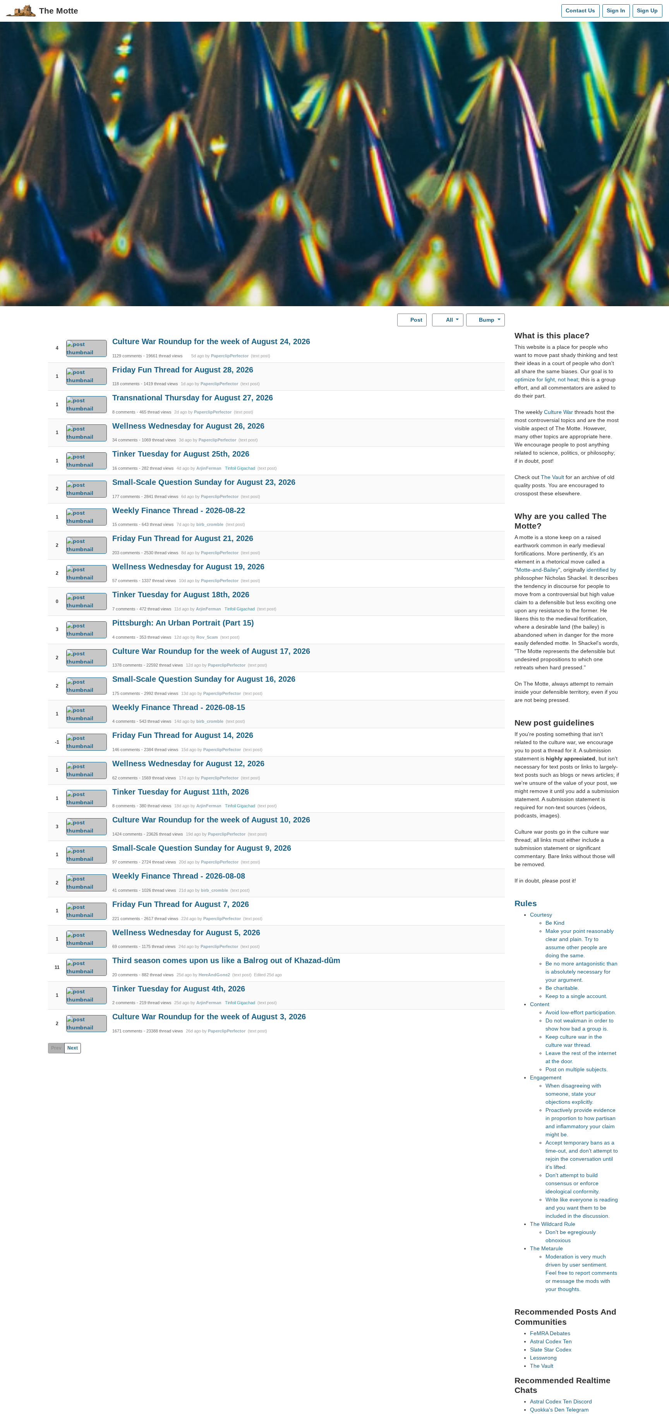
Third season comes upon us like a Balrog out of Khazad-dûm (226, 960)
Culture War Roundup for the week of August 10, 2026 (211, 819)
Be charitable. (562, 988)
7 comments (124, 609)
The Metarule (546, 1248)
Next (72, 1048)
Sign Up (647, 10)
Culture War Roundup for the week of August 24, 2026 (211, 341)
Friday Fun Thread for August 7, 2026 (180, 904)
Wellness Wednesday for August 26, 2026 (188, 426)
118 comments (126, 383)
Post (415, 320)
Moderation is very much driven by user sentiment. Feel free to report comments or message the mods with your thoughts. (581, 1272)
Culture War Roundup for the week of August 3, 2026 (209, 1016)
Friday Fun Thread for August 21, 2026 (182, 538)
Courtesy (541, 915)
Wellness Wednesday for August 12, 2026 (188, 763)
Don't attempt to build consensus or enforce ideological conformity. (572, 1183)
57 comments (125, 580)
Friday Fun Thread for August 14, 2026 (182, 735)
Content (539, 1004)
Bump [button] (486, 320)
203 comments (126, 552)
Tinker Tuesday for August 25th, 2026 (180, 454)
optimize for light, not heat (546, 379)
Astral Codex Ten (551, 1341)
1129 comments (127, 355)
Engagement (545, 1077)
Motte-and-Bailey (537, 570)
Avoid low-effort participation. (580, 1012)
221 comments (126, 918)
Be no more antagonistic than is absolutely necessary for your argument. (581, 971)
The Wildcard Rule (552, 1224)
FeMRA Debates (550, 1333)
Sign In (616, 10)
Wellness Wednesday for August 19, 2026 (188, 566)
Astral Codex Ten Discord (561, 1401)
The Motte (58, 10)
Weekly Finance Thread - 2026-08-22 (178, 510)
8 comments (124, 412)
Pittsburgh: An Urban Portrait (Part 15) (183, 623)
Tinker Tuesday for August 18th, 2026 (180, 594)
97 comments (125, 862)
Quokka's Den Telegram (559, 1409)
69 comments (125, 946)
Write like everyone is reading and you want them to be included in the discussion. (581, 1207)
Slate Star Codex (550, 1349)
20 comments (125, 974)
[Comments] (554, 10)
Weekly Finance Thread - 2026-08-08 (178, 876)
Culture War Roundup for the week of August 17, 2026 (211, 651)
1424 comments (127, 834)
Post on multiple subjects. (576, 1069)
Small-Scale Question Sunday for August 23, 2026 (203, 482)
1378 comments (127, 665)
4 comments (124, 637)
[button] (57, 341)
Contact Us (580, 10)
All (450, 320)
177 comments (126, 496)
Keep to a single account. (576, 996)
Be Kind (554, 923)
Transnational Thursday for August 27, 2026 (192, 397)
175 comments (126, 693)
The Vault (552, 477)
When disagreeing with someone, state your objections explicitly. (573, 1093)
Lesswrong (543, 1358)
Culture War (558, 412)
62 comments (125, 778)
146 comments (126, 749)
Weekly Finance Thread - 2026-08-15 (178, 707)
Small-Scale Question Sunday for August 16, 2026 (203, 679)
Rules (526, 903)
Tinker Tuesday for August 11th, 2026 (180, 792)
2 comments (124, 1002)
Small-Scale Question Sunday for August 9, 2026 (201, 848)
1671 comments (127, 1031)
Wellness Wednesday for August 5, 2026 (186, 932)
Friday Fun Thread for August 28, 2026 (182, 369)
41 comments (125, 890)
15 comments (125, 524)
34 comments (125, 440)
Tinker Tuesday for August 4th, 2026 (178, 988)
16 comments (125, 468)
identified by (601, 570)
